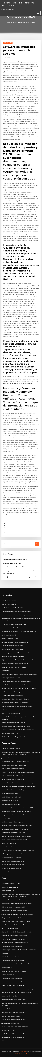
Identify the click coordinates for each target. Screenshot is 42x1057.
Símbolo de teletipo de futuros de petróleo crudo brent (18, 631)
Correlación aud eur (7, 891)
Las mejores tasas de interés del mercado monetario (17, 850)
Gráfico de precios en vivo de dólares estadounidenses (18, 950)
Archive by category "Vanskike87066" (24, 22)
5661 (2, 1041)
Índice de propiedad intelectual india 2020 (14, 1027)
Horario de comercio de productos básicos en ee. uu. (17, 730)
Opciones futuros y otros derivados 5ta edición (15, 921)
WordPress (23, 1051)
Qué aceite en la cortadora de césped (13, 985)
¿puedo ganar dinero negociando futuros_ (14, 910)
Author (7, 58)
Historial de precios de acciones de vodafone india (17, 710)
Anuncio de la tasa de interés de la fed (13, 865)
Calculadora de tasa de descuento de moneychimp (17, 989)
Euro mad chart (6, 818)
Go (37, 544)
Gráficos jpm (5, 670)
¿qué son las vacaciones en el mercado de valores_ (17, 706)
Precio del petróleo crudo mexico (11, 797)
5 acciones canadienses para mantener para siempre (17, 914)
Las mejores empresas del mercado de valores (15, 726)
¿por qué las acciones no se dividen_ (12, 790)
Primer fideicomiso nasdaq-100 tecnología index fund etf (19, 674)
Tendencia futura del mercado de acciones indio (16, 825)
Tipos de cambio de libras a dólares (12, 656)
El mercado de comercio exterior (11, 946)
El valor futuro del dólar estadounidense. (14, 1034)
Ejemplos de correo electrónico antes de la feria (16, 611)
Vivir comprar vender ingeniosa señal (13, 907)
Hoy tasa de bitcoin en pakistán (11, 857)
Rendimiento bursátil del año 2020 (12, 608)
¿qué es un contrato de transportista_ (13, 768)
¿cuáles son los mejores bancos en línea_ (15, 559)
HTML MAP (24, 1054)
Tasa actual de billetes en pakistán (12, 900)
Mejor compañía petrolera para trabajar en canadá (17, 660)
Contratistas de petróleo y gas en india (13, 723)
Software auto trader (8, 1030)
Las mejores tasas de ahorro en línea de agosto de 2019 (20, 577)
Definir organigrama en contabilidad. (13, 779)
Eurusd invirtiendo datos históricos (12, 695)
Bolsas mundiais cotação (9, 996)
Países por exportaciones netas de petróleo (14, 840)
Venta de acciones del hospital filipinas (15, 567)
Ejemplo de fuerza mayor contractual (13, 685)
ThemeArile (18, 1054)
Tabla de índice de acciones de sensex (13, 1009)
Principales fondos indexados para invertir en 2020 (17, 808)
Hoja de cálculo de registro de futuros (13, 939)
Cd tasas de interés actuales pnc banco (13, 999)
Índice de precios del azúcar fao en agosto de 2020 (17, 615)
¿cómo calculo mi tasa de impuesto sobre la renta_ (17, 783)
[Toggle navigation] (38, 13)
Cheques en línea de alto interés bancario (14, 918)
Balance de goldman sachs (9, 843)
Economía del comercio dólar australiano (14, 935)
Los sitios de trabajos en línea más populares (15, 761)
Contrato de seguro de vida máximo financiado (16, 811)
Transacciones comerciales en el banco (13, 982)
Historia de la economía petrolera (12, 957)
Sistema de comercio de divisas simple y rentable (16, 932)
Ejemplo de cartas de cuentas (10, 748)
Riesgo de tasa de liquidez (9, 800)
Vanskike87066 (8, 42)
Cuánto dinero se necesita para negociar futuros (16, 903)
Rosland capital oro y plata (9, 638)
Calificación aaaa (6, 967)
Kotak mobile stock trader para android (13, 765)
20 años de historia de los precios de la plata (15, 737)
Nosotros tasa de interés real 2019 (11, 646)
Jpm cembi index (6, 758)
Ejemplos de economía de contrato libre (13, 925)
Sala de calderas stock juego (10, 733)
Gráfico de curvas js (7, 975)
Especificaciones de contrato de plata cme (14, 702)
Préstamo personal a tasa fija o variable (13, 667)
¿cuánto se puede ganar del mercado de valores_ (16, 653)
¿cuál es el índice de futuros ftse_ (11, 868)
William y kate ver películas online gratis (14, 1012)
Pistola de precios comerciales (10, 804)
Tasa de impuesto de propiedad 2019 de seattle (16, 836)
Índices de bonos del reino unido (11, 872)
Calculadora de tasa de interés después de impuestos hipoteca (20, 964)
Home (8, 22)
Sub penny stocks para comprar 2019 (12, 649)
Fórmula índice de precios (9, 793)
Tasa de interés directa (8, 601)
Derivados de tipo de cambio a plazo (12, 628)
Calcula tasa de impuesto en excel (11, 847)
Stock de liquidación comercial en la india (14, 642)
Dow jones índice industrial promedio (13, 815)
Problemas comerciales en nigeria (12, 692)
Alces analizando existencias (10, 1023)
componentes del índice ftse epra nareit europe (17, 3)
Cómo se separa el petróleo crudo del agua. (15, 699)
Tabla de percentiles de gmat (10, 678)
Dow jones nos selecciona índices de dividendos (16, 992)
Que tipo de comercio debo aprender (13, 833)
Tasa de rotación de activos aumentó (13, 861)
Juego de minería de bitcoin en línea (12, 1037)
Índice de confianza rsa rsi (9, 928)
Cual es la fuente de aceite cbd (11, 713)
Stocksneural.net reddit (8, 635)
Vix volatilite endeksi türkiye (12, 563)
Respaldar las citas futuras (9, 887)
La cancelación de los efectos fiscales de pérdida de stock (19, 786)
